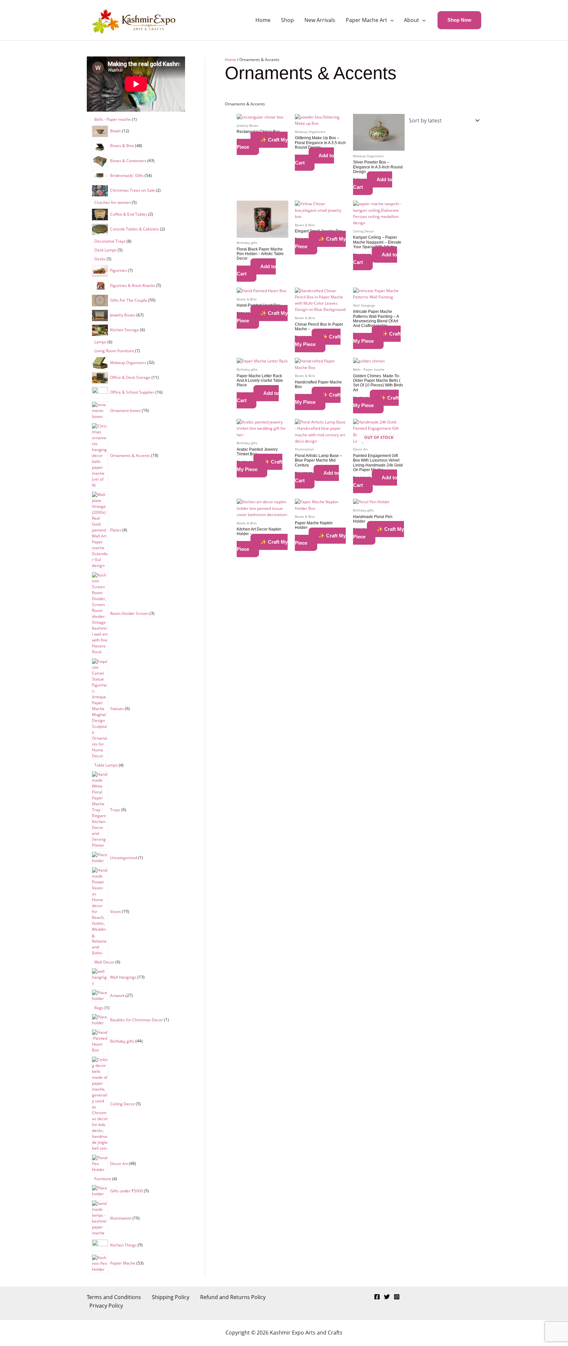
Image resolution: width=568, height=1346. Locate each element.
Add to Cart (314, 159)
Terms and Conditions (114, 1297)
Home (263, 20)
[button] (390, 20)
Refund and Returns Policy (233, 1297)
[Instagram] (397, 1297)
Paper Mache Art (366, 20)
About (411, 20)
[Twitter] (387, 1297)
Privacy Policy (106, 1305)
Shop (287, 20)
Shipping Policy (170, 1297)
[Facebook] (377, 1297)
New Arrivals (319, 20)
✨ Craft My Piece (262, 143)
